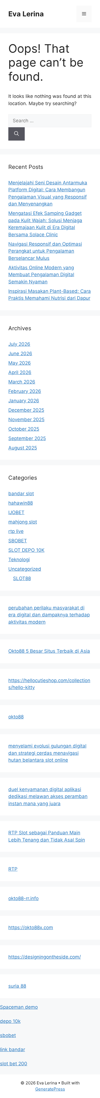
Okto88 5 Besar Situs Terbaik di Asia (49, 651)
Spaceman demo (19, 1007)
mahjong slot (22, 522)
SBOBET (17, 540)
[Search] (16, 134)
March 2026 (21, 382)
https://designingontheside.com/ (44, 957)
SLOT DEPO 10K (26, 550)
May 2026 (19, 363)
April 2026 (19, 372)
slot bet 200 (13, 1063)
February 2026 (24, 391)
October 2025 (23, 429)
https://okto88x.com (30, 927)
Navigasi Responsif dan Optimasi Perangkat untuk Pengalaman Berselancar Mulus (45, 251)
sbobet (8, 1035)
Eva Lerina (26, 14)
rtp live (16, 531)
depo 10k (10, 1021)
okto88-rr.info (23, 898)
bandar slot (21, 493)
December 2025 (26, 410)
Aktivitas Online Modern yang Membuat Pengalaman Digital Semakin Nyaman (41, 274)
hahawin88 (20, 503)
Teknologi (19, 559)
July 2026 (19, 344)
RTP (13, 869)
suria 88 (17, 986)
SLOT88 (22, 578)
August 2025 (22, 448)
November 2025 (26, 419)
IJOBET (16, 512)
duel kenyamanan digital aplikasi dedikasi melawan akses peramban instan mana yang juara (48, 796)
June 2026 (20, 353)
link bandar (12, 1049)
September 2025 (27, 438)
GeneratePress (50, 1089)
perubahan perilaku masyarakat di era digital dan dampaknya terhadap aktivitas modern (49, 615)
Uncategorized (24, 569)
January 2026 (23, 400)
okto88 (16, 717)
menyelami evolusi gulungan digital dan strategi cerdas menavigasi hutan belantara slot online (47, 753)
